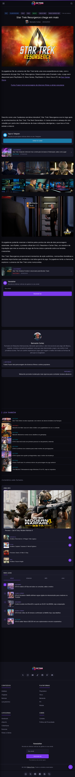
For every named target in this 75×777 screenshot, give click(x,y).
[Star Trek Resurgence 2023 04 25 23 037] (61, 168)
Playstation (14, 13)
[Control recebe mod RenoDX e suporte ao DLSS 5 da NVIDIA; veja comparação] (11, 604)
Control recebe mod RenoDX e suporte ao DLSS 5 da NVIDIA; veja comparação (40, 604)
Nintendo (42, 698)
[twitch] (47, 675)
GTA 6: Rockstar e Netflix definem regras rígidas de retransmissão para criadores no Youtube (41, 596)
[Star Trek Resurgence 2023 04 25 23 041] (13, 168)
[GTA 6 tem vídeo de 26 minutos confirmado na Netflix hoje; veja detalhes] (11, 612)
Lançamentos (6, 702)
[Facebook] (35, 774)
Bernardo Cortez (35, 22)
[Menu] (3, 3)
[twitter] (23, 675)
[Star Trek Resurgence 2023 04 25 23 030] (13, 185)
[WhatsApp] (26, 774)
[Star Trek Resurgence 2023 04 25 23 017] (61, 185)
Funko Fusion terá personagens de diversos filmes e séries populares (37, 85)
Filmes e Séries (6, 733)
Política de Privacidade (46, 722)
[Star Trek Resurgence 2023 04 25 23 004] (37, 216)
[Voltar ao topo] (70, 767)
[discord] (52, 675)
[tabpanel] (37, 603)
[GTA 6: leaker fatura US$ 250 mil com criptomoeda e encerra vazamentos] (11, 621)
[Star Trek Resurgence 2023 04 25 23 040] (37, 168)
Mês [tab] (46, 578)
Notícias (4, 698)
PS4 (23, 13)
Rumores (4, 729)
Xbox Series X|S (54, 13)
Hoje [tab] (12, 578)
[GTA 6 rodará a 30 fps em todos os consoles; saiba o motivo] (11, 586)
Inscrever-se (37, 294)
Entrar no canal (37, 140)
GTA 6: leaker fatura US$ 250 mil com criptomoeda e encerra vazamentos (38, 621)
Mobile (41, 705)
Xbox (34, 13)
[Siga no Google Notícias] (44, 774)
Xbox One (42, 13)
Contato (42, 718)
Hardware (5, 718)
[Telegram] (40, 774)
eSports (4, 722)
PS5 (28, 13)
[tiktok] (37, 675)
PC (6, 13)
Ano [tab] (63, 578)
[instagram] (28, 675)
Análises (4, 691)
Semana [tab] (29, 578)
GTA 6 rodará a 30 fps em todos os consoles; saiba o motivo (34, 586)
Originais (4, 695)
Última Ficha (30, 767)
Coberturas (5, 725)
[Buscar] (71, 3)
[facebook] (42, 675)
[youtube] (33, 675)
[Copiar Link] (49, 774)
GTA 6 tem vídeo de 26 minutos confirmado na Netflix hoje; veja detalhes (38, 613)
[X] (30, 774)
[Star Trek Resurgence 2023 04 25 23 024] (37, 185)
